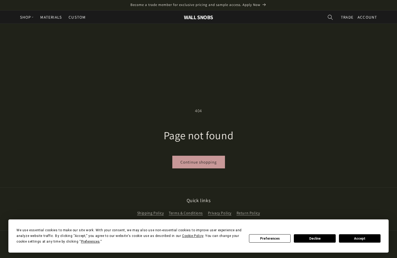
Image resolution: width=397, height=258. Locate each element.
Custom (77, 17)
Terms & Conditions (186, 213)
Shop (25, 17)
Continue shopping (198, 162)
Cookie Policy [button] (192, 236)
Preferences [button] (90, 241)
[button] (330, 17)
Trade (347, 17)
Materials (51, 17)
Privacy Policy (219, 213)
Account (367, 17)
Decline (315, 238)
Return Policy (248, 213)
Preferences (270, 238)
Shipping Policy (150, 213)
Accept (359, 238)
